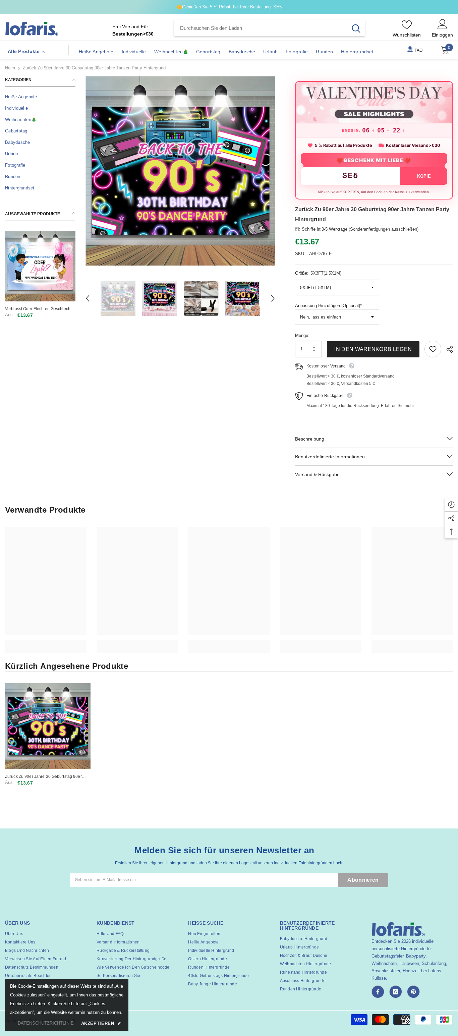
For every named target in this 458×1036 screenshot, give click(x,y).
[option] (180, 171)
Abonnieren (363, 880)
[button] (87, 298)
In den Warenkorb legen (373, 349)
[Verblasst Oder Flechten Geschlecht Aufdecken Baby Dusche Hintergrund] (40, 266)
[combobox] (260, 28)
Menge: (302, 335)
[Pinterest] (413, 991)
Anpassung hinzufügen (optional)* (328, 305)
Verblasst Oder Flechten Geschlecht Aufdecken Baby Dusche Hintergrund (39, 308)
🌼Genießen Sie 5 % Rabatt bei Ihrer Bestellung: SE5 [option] (229, 6)
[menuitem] (40, 97)
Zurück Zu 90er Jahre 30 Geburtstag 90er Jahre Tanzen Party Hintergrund (43, 776)
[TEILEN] (447, 349)
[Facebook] (377, 991)
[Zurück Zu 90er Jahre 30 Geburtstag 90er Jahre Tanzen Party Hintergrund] (48, 726)
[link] (46, 642)
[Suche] (269, 28)
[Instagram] (395, 991)
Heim (10, 67)
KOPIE (424, 176)
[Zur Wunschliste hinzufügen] (432, 349)
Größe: (318, 273)
